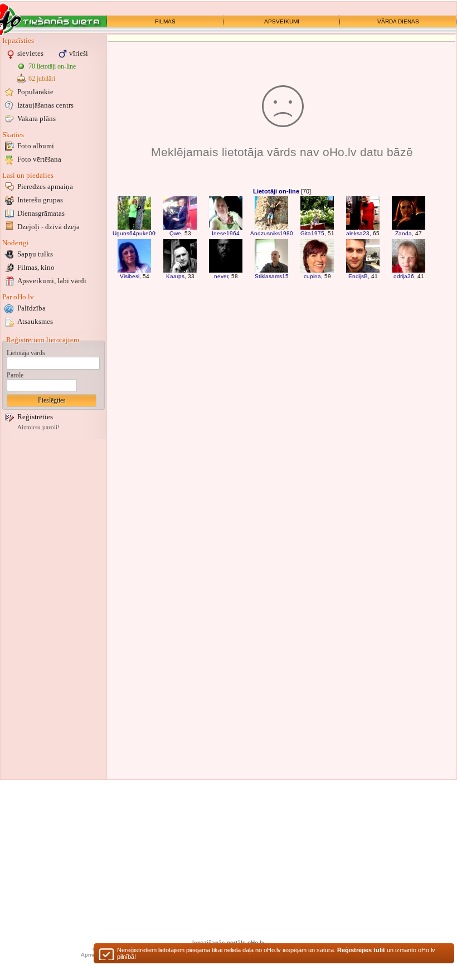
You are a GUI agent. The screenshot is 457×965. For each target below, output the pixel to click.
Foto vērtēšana (39, 159)
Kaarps (175, 276)
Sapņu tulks (35, 254)
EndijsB (358, 276)
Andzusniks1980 (271, 233)
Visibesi (129, 276)
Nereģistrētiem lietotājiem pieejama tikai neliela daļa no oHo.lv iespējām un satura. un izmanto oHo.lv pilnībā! (276, 953)
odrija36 (403, 276)
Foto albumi (35, 146)
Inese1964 (226, 233)
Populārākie (35, 92)
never (221, 276)
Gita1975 (312, 233)
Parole (15, 375)
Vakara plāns (36, 118)
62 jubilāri (41, 79)
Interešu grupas (40, 200)
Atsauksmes (35, 321)
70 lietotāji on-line (52, 66)
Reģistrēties (35, 417)
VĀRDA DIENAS (398, 21)
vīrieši (78, 53)
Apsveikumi (51, 281)
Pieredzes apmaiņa (45, 186)
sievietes (30, 53)
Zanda (403, 233)
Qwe (175, 233)
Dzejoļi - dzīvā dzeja (48, 226)
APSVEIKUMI (281, 21)
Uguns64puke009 (136, 233)
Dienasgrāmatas (41, 213)
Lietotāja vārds (26, 353)
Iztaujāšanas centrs (45, 105)
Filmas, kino (36, 267)
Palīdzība (31, 308)
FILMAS (165, 21)
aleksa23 (358, 233)
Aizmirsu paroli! (38, 427)
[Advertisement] (53, 609)
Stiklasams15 (272, 276)
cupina (312, 276)
